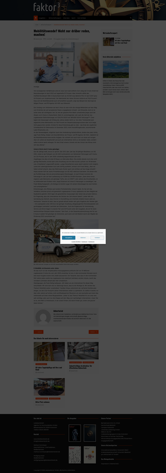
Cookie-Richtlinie (76, 241)
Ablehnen (83, 237)
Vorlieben (97, 237)
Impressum (84, 241)
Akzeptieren (68, 237)
